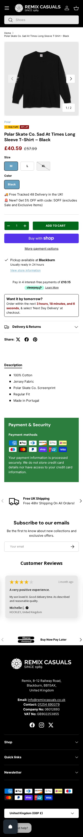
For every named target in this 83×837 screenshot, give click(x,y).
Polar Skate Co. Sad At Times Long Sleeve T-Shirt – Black (36, 35)
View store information (25, 270)
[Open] (10, 826)
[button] (76, 8)
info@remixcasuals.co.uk (46, 700)
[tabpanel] (41, 392)
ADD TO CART (56, 225)
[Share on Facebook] (26, 339)
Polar (7, 122)
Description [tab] (13, 365)
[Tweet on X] (18, 339)
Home (7, 33)
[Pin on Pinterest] (35, 339)
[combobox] (41, 19)
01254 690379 (49, 704)
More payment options (42, 249)
